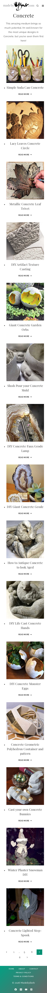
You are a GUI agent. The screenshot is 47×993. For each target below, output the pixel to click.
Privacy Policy (23, 973)
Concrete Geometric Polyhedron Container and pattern (25, 748)
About (22, 969)
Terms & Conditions (23, 976)
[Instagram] (21, 989)
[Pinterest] (31, 989)
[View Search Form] (37, 6)
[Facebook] (15, 989)
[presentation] (25, 64)
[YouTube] (26, 989)
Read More (25, 94)
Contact (34, 969)
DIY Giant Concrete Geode (25, 507)
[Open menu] (43, 6)
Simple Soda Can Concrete (25, 87)
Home (11, 969)
